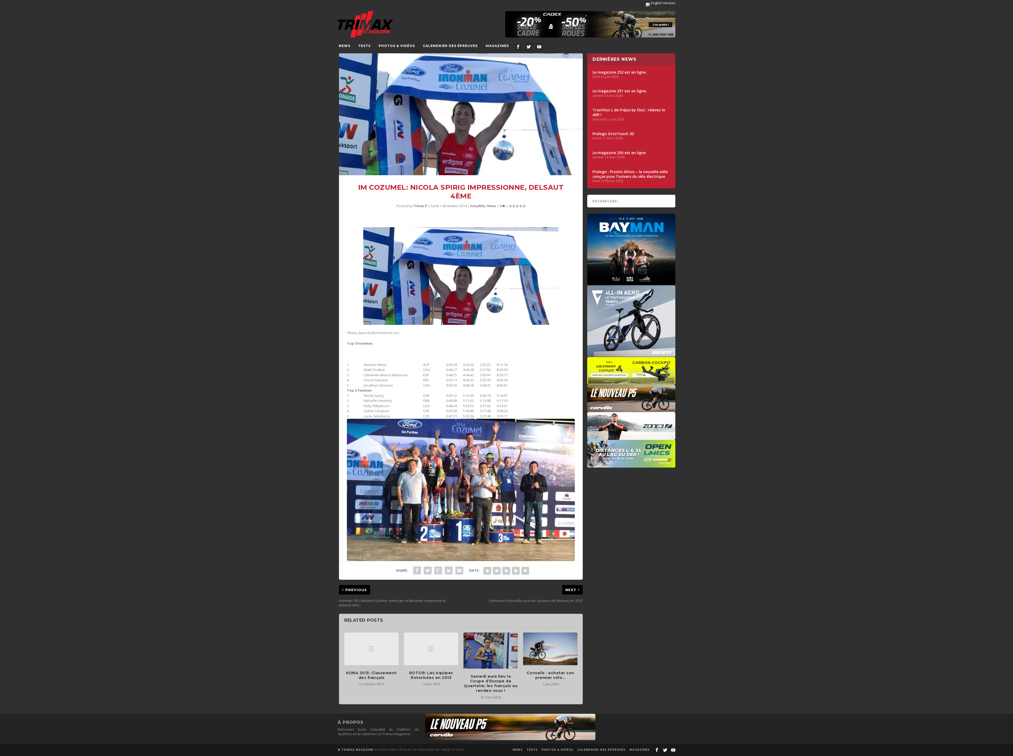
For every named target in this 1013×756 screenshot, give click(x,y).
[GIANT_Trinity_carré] (631, 354)
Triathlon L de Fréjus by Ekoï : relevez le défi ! (628, 112)
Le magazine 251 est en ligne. (619, 91)
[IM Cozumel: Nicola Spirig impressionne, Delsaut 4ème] (461, 114)
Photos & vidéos (397, 46)
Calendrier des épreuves (450, 46)
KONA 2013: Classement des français (371, 675)
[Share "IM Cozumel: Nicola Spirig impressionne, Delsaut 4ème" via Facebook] (417, 570)
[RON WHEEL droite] (631, 381)
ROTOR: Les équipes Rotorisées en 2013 (431, 675)
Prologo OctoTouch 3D (613, 133)
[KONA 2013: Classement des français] (371, 649)
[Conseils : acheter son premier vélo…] (550, 649)
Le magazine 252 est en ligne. (619, 72)
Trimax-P (420, 205)
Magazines (497, 46)
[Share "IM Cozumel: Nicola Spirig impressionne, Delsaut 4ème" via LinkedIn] (448, 570)
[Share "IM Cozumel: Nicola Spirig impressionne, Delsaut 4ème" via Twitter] (427, 570)
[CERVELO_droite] (631, 409)
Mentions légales (395, 750)
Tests (364, 46)
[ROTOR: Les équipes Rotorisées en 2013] (431, 649)
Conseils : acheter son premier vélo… (550, 675)
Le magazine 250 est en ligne (619, 152)
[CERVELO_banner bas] (510, 738)
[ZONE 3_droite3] (631, 437)
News (344, 46)
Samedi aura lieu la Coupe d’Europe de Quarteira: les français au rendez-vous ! (491, 683)
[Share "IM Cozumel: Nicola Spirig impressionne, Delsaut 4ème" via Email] (459, 570)
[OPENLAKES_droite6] (631, 465)
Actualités (478, 205)
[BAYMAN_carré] (631, 282)
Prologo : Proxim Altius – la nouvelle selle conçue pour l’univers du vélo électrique (630, 174)
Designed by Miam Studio (441, 750)
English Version (662, 3)
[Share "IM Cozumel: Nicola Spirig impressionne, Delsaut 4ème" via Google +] (438, 570)
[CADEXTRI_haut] (590, 24)
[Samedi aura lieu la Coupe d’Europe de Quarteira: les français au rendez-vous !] (491, 651)
